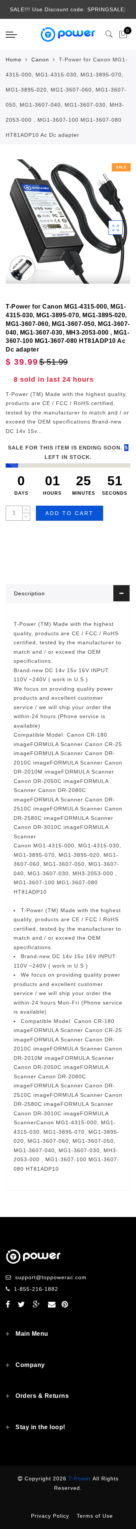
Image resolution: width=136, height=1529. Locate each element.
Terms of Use (95, 1516)
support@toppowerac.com (51, 1277)
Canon (40, 60)
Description (29, 593)
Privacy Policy (50, 1516)
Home (14, 60)
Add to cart (69, 513)
